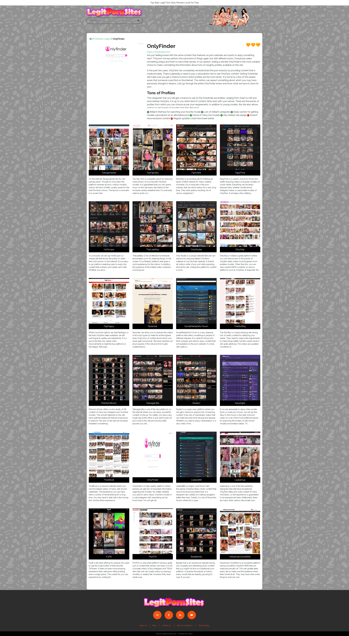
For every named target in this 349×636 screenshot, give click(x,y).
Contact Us (166, 625)
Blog (154, 625)
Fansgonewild (109, 172)
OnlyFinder (152, 480)
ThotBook (109, 480)
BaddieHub (196, 556)
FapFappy (109, 326)
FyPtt (109, 556)
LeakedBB (196, 480)
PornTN (152, 556)
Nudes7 (196, 403)
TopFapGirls (153, 172)
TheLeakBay (152, 249)
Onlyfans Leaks (102, 39)
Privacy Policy (204, 625)
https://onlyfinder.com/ (159, 52)
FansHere (196, 172)
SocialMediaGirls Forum (196, 326)
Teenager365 (152, 403)
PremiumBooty (109, 403)
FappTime (240, 172)
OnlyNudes (196, 249)
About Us (143, 625)
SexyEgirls (240, 403)
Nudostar (152, 326)
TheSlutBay (240, 326)
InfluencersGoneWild (240, 556)
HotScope (109, 249)
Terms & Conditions (184, 625)
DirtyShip (240, 249)
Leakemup (240, 480)
